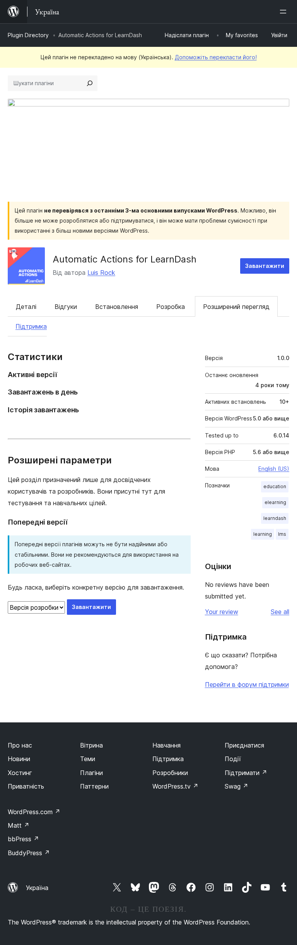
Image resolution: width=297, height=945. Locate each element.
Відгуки (66, 306)
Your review (221, 612)
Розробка (170, 306)
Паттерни (94, 786)
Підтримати (246, 773)
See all (280, 612)
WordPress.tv (175, 786)
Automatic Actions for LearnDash (124, 259)
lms (282, 534)
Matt (18, 825)
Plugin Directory (28, 35)
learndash (274, 518)
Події (233, 759)
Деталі (26, 306)
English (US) (273, 468)
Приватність (26, 786)
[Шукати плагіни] (89, 83)
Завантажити (264, 265)
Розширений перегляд (236, 306)
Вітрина (91, 745)
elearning (275, 502)
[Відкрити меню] (284, 11)
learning (262, 534)
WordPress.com (34, 812)
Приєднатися (244, 745)
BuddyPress (29, 853)
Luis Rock (101, 272)
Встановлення (116, 306)
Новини (19, 759)
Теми (87, 759)
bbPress (23, 839)
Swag (236, 786)
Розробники (170, 773)
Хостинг (20, 773)
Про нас (20, 745)
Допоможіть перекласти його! (216, 57)
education (274, 486)
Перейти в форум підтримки (247, 684)
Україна (37, 888)
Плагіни (91, 773)
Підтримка (31, 326)
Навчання (166, 745)
